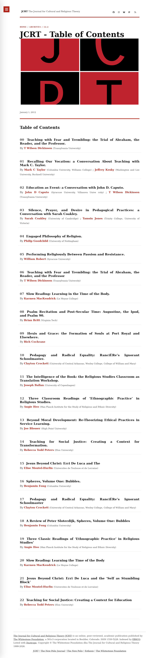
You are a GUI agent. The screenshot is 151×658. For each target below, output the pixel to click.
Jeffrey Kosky (105, 169)
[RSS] (135, 12)
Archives (35, 27)
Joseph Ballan (34, 385)
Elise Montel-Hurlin (39, 467)
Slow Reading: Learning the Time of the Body (65, 560)
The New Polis (75, 651)
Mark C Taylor (35, 169)
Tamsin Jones (93, 218)
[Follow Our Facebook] (114, 12)
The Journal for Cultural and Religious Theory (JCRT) (42, 636)
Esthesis (89, 651)
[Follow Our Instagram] (119, 12)
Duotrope (31, 642)
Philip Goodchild (36, 240)
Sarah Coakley (36, 218)
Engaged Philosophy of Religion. (54, 236)
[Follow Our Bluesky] (124, 12)
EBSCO (136, 639)
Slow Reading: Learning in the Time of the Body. (68, 294)
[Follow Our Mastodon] (130, 12)
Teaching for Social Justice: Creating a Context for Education (79, 600)
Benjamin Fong (35, 485)
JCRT (36, 651)
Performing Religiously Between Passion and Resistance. (75, 254)
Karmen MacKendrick (40, 298)
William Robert (35, 258)
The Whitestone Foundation (28, 639)
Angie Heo (32, 406)
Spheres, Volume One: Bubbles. (53, 481)
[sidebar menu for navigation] (6, 9)
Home (23, 27)
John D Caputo (38, 192)
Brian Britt (32, 320)
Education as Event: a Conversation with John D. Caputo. (75, 187)
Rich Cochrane (34, 341)
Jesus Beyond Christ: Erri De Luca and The (63, 463)
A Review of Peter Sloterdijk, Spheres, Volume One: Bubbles (78, 521)
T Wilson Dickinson (38, 148)
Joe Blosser (32, 428)
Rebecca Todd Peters (39, 449)
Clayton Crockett (37, 363)
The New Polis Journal (53, 651)
